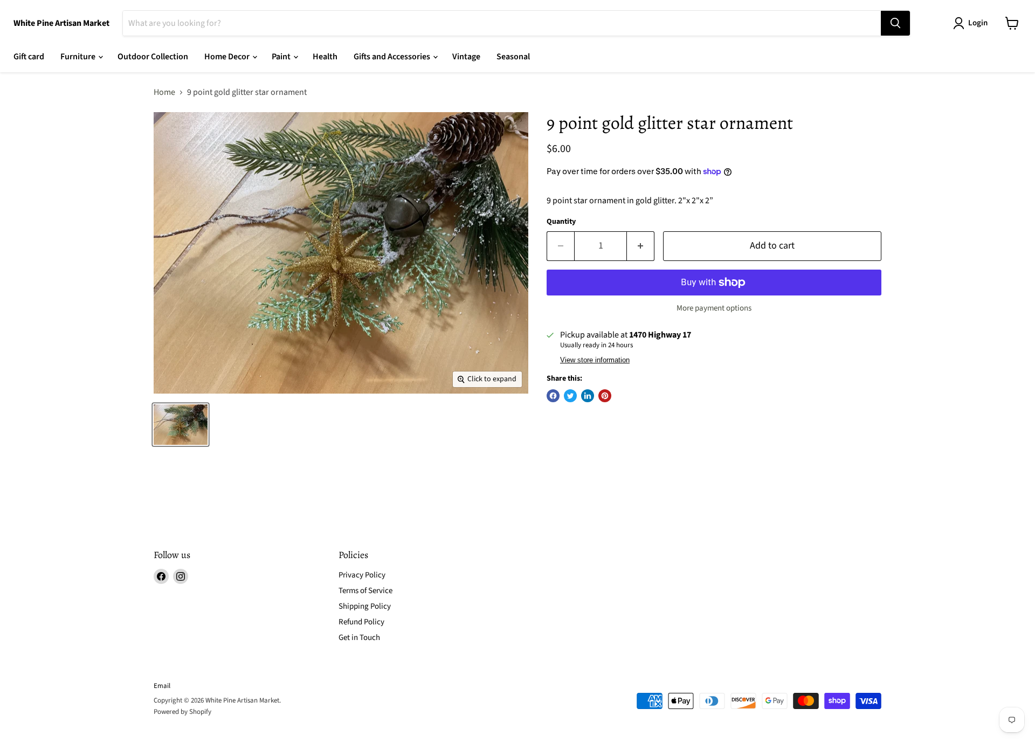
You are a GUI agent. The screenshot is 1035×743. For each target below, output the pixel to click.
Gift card (28, 57)
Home (164, 92)
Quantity (561, 221)
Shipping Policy (365, 606)
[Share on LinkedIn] (587, 395)
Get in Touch (359, 637)
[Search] (895, 23)
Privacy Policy (362, 575)
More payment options (714, 308)
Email (162, 686)
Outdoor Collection (153, 57)
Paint (282, 57)
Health (325, 57)
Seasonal (513, 57)
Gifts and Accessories (393, 57)
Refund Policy (361, 622)
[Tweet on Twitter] (570, 395)
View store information (595, 360)
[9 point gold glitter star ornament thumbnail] (181, 424)
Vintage (466, 57)
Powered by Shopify (182, 712)
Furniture (78, 57)
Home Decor (227, 57)
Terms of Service (365, 590)
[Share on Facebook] (553, 395)
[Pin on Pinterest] (604, 395)
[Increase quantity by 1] (640, 246)
